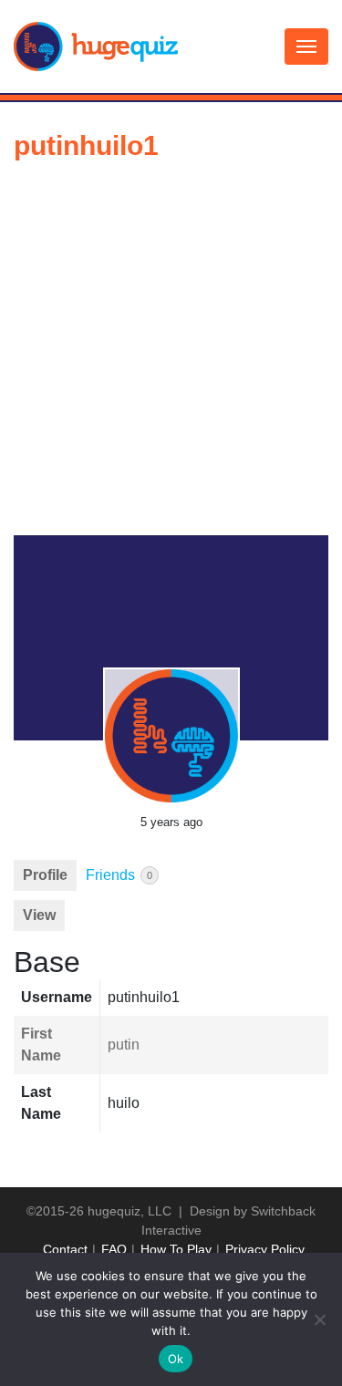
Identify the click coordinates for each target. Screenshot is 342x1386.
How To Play (176, 1249)
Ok (176, 1358)
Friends (119, 875)
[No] (319, 1319)
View (39, 915)
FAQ (114, 1249)
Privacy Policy (265, 1249)
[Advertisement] (171, 355)
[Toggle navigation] (306, 46)
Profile (45, 875)
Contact (65, 1249)
